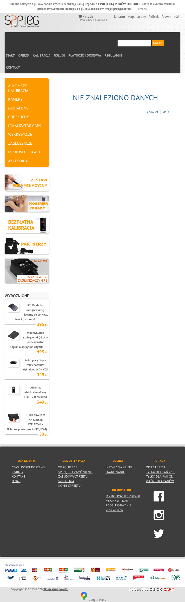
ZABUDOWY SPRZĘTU (72, 476)
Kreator (119, 16)
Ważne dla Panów (160, 481)
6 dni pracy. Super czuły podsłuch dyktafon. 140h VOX (35, 364)
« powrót (152, 112)
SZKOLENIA (66, 481)
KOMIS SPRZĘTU (69, 485)
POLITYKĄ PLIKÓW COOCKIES (120, 4)
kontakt (18, 476)
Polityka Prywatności (163, 16)
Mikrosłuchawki (24, 151)
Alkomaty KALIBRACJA (18, 88)
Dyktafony (18, 108)
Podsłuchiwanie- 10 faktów (118, 505)
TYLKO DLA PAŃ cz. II (161, 476)
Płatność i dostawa (84, 55)
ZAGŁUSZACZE (20, 143)
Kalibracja (41, 55)
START (10, 55)
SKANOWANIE (115, 472)
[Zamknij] (142, 9)
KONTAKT (13, 67)
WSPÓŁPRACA (67, 467)
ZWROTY (17, 472)
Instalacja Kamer (119, 467)
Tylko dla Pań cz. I (160, 472)
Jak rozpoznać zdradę (123, 496)
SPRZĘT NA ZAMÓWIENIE (75, 472)
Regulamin (113, 55)
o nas (16, 481)
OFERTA (23, 55)
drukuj (167, 112)
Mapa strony (137, 16)
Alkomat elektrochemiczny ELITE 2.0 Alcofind (35, 392)
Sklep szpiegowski (55, 589)
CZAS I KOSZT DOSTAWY (28, 467)
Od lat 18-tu (155, 467)
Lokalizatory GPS (24, 125)
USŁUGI (59, 55)
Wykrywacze (20, 134)
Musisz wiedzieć (118, 501)
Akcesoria (18, 160)
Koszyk (88, 16)
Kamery (15, 99)
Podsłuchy (18, 116)
